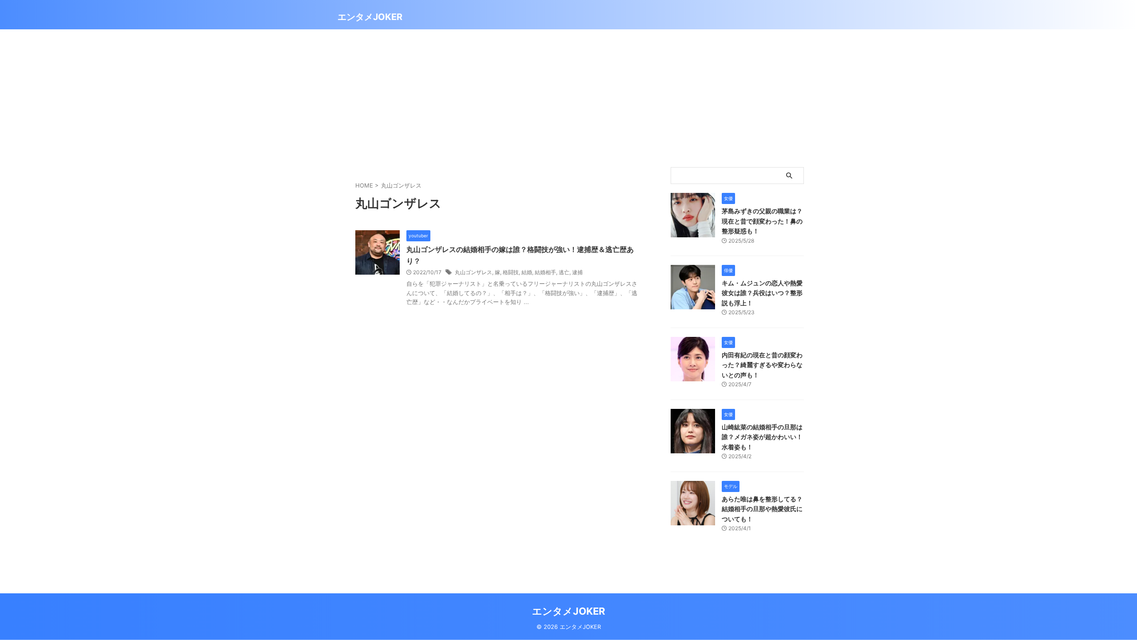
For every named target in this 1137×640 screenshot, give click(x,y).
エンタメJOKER (370, 17)
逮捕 (577, 272)
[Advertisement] (568, 96)
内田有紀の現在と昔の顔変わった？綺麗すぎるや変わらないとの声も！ (762, 365)
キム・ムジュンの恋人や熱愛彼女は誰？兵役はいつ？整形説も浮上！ (762, 293)
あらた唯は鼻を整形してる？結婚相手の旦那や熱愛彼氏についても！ (762, 509)
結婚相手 (545, 272)
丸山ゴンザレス (473, 272)
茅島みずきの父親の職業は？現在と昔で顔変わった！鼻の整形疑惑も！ (762, 221)
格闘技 (511, 272)
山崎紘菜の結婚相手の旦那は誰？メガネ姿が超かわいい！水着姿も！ (762, 437)
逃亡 (564, 272)
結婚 (526, 272)
